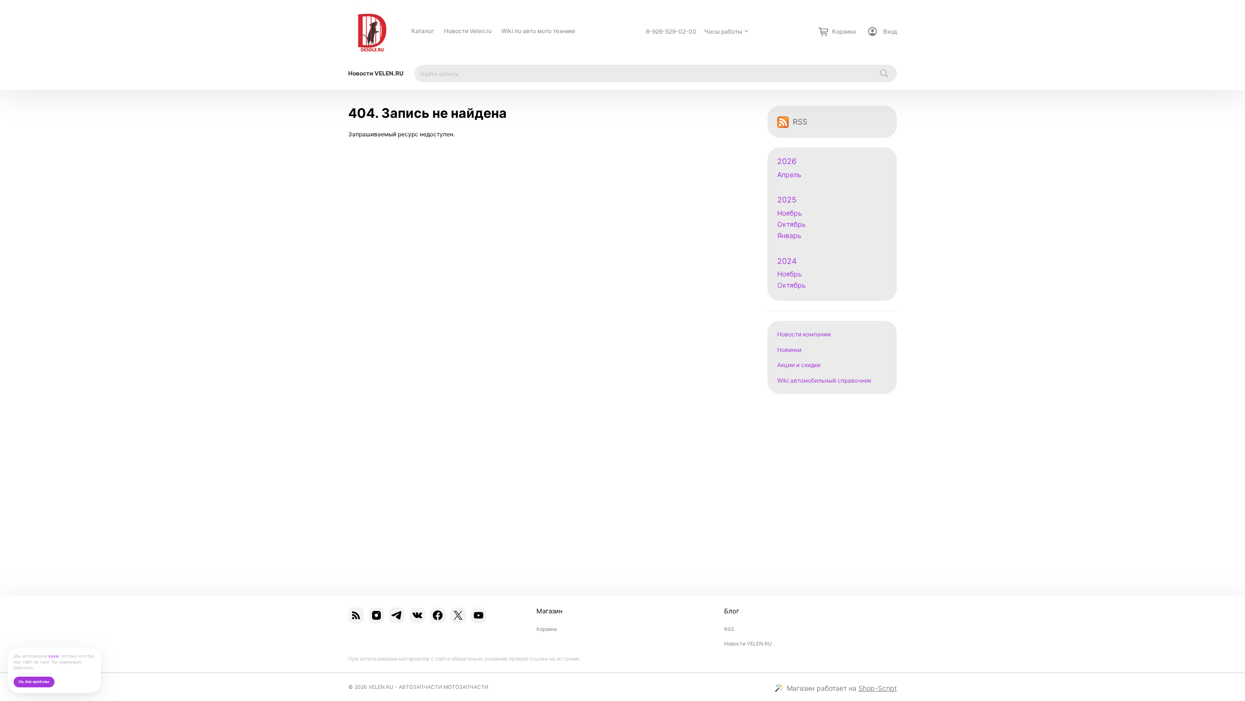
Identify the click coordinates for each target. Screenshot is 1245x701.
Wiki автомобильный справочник (824, 380)
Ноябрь (789, 213)
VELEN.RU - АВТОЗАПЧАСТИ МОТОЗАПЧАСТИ (428, 687)
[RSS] (356, 615)
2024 (787, 261)
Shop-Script (877, 688)
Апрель (789, 174)
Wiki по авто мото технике (538, 31)
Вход (890, 31)
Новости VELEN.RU (376, 73)
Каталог (422, 31)
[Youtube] (478, 615)
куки (53, 656)
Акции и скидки (798, 365)
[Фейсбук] (437, 615)
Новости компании (804, 334)
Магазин (549, 611)
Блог (731, 611)
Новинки (789, 349)
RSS (800, 122)
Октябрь (791, 224)
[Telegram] (397, 615)
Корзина (546, 629)
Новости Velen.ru (468, 31)
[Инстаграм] (376, 615)
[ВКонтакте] (417, 615)
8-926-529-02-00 (671, 32)
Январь (789, 235)
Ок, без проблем (33, 682)
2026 (787, 161)
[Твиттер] (458, 615)
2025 (787, 200)
